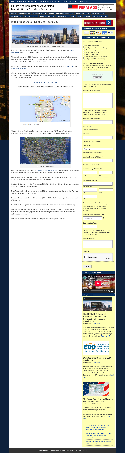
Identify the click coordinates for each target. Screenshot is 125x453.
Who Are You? (88, 146)
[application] (98, 283)
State (100, 192)
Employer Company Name (92, 118)
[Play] (84, 291)
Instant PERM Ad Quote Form (48, 170)
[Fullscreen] (112, 291)
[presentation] (98, 257)
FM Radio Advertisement (92, 54)
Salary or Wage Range (90, 223)
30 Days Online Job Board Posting (95, 59)
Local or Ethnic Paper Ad (92, 52)
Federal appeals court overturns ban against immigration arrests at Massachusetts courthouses (98, 427)
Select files (98, 78)
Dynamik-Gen (55, 450)
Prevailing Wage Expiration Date (93, 214)
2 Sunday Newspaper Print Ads (94, 50)
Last (100, 175)
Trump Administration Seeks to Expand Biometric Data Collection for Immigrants (98, 435)
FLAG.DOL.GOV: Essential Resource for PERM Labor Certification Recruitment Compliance (94, 317)
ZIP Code (86, 199)
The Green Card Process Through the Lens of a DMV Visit (98, 400)
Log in (85, 450)
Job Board (69, 66)
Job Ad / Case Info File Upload (93, 64)
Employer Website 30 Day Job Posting (96, 56)
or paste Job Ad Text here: (91, 91)
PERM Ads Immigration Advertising (32, 5)
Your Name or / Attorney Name (93, 169)
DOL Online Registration (92, 45)
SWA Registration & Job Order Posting (96, 48)
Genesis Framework (68, 450)
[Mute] (109, 291)
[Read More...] (105, 336)
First (84, 175)
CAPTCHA (86, 251)
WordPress (78, 450)
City (84, 192)
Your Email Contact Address (93, 157)
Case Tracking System (19, 68)
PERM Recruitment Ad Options (93, 42)
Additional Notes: (89, 238)
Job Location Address (90, 180)
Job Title (86, 134)
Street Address (87, 186)
